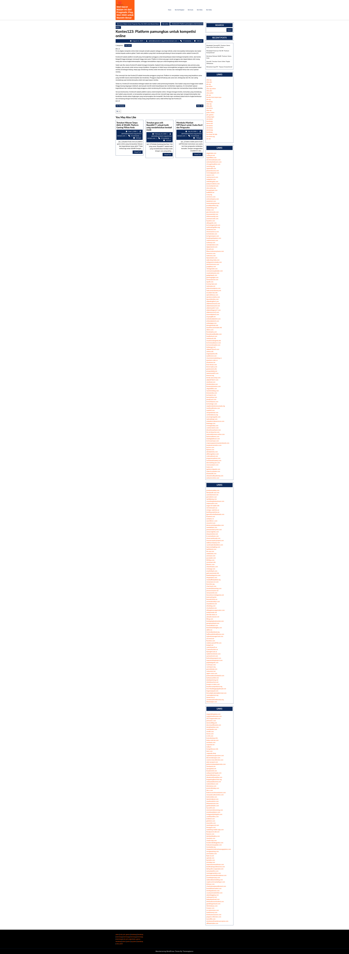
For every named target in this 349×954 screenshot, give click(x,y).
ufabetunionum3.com (213, 303)
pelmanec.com (211, 720)
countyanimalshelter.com (214, 893)
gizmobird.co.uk (211, 497)
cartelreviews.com (212, 240)
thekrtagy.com (210, 423)
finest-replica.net (211, 367)
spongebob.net (211, 768)
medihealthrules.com (213, 408)
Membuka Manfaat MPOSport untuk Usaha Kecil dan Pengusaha (189, 125)
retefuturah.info (211, 338)
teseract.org (210, 375)
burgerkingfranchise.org (214, 779)
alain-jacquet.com (212, 762)
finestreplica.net (211, 332)
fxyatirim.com (210, 221)
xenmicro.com (210, 197)
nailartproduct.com (212, 245)
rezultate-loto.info (211, 292)
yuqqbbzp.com (211, 266)
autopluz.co (210, 518)
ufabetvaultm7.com (212, 308)
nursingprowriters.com (213, 873)
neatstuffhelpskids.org (213, 580)
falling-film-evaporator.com (214, 869)
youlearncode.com (212, 218)
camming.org (210, 166)
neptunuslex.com (211, 503)
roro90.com (210, 731)
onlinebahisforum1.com (213, 162)
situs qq (208, 80)
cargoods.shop (211, 753)
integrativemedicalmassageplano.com (218, 849)
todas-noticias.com (212, 740)
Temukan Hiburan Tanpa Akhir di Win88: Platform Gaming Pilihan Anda (127, 125)
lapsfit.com (209, 282)
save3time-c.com (211, 521)
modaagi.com (210, 569)
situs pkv (209, 82)
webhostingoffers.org (213, 227)
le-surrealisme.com (212, 536)
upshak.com (210, 858)
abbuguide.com (211, 223)
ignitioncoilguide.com (213, 469)
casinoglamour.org (212, 695)
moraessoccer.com (212, 582)
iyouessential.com (212, 214)
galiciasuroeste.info (212, 573)
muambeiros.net (211, 603)
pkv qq (208, 84)
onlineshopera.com (212, 199)
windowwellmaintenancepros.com (217, 921)
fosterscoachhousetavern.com (216, 792)
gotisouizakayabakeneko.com (216, 764)
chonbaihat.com (211, 608)
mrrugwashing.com (212, 851)
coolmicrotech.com (212, 428)
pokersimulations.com (213, 288)
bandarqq (209, 101)
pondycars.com (211, 399)
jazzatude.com (211, 558)
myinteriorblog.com (212, 391)
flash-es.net (210, 856)
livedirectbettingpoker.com (214, 842)
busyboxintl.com (211, 771)
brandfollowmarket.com (213, 888)
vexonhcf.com (210, 523)
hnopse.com (210, 908)
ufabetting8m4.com (212, 301)
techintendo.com (211, 234)
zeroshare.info (211, 562)
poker (117, 934)
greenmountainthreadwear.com (216, 875)
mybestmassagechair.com (214, 636)
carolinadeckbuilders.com (214, 545)
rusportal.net (210, 744)
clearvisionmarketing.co (214, 358)
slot (119, 111)
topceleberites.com (212, 299)
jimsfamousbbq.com (212, 490)
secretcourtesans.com (213, 160)
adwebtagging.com (212, 895)
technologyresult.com (213, 225)
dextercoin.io (210, 697)
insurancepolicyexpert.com (215, 540)
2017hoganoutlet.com (213, 718)
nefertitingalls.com (212, 181)
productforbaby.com (212, 788)
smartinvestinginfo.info (213, 340)
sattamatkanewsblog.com (214, 880)
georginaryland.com (212, 623)
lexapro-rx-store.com (213, 684)
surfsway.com (210, 242)
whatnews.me (210, 362)
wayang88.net (210, 316)
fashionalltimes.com (212, 436)
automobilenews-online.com (215, 434)
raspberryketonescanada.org (215, 406)
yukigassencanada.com (214, 262)
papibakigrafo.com (212, 662)
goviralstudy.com (211, 669)
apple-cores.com (211, 673)
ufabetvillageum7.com (213, 310)
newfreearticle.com (212, 801)
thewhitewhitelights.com (214, 627)
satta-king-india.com (212, 260)
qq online (209, 86)
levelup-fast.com (211, 284)
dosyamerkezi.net (212, 534)
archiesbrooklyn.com (213, 601)
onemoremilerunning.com (214, 810)
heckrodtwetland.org (212, 632)
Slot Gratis (190, 10)
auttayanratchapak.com (213, 773)
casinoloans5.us (211, 647)
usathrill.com (210, 410)
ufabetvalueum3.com (213, 306)
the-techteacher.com (212, 432)
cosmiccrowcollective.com (214, 760)
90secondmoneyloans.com (215, 251)
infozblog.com (210, 606)
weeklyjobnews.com (212, 890)
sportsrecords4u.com (213, 297)
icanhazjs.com (211, 665)
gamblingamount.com (213, 904)
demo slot (209, 123)
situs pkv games (125, 934)
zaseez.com (210, 175)
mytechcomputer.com (213, 471)
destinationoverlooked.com (215, 901)
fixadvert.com (210, 516)
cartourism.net (210, 671)
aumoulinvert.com (212, 656)
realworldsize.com (212, 784)
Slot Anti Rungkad (179, 10)
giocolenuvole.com (212, 212)
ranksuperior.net (211, 897)
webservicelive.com (212, 478)
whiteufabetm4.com (212, 321)
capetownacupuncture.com (215, 755)
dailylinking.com (211, 207)
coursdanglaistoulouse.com (215, 501)
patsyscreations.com (213, 184)
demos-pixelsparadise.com (215, 525)
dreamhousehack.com (213, 430)
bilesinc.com (210, 564)
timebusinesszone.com (213, 914)
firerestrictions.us (211, 599)
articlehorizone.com (212, 264)
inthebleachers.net (212, 682)
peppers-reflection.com (213, 917)
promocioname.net (212, 590)
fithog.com (209, 619)
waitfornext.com (211, 356)
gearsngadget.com (212, 277)
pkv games (209, 115)
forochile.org (210, 584)
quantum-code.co (212, 360)
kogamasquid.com (212, 691)
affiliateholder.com (212, 923)
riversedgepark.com (212, 173)
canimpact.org (210, 667)
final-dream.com (211, 364)
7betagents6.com (211, 269)
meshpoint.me (210, 766)
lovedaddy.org (210, 847)
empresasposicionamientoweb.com (217, 443)
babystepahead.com (212, 899)
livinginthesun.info (212, 749)
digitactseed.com (211, 247)
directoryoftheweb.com (213, 725)
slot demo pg (210, 136)
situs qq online (211, 88)
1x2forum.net (210, 155)
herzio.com (209, 734)
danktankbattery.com (213, 836)
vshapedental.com (212, 412)
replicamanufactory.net (213, 290)
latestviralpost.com (212, 799)
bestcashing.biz (211, 597)
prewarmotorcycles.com (214, 529)
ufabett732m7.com (212, 380)
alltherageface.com (212, 454)
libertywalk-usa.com (212, 492)
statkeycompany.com (213, 542)
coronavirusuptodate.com (214, 271)
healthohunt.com (211, 336)
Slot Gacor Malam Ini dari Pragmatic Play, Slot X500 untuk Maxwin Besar (125, 12)
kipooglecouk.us (211, 651)
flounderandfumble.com (214, 334)
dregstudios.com (211, 577)
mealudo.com (210, 838)
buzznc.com (210, 447)
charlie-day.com (211, 840)
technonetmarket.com (213, 345)
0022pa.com (210, 560)
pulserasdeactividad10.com (215, 675)
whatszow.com (211, 229)
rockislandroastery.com (213, 460)
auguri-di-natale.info (212, 505)
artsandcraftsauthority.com (214, 476)
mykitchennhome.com (213, 654)
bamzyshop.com (211, 397)
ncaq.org (209, 194)
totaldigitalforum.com (213, 438)
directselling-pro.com (213, 462)
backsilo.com (210, 860)
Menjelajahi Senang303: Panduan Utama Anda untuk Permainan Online (218, 46)
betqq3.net (209, 645)
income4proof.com (212, 186)
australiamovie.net (212, 495)
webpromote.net (211, 612)
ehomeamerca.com (212, 231)
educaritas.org (211, 188)
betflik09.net (210, 192)
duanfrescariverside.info (214, 327)
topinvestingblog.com (213, 547)
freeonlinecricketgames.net (215, 595)
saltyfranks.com (211, 553)
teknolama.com (211, 786)
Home (169, 10)
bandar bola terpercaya (213, 97)
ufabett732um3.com (212, 349)
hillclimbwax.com (211, 906)
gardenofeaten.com (212, 805)
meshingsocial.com (212, 825)
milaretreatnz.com (212, 566)
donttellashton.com (212, 727)
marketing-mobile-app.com (215, 829)
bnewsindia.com (211, 393)
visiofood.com (210, 382)
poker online (210, 112)
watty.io (208, 747)
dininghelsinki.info (212, 325)
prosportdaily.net (211, 371)
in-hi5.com (209, 736)
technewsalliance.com (213, 343)
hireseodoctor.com (212, 279)
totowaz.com (210, 884)
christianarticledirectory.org (215, 699)
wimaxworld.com (211, 593)
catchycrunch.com (212, 177)
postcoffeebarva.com (213, 775)
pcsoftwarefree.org (212, 205)
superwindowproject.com (214, 660)
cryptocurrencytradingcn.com (215, 882)
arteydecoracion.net (212, 617)
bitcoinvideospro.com (213, 757)
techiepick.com (211, 395)
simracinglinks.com (212, 532)
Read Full (138, 152)
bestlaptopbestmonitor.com (215, 621)
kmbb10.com (210, 819)
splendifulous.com (212, 295)
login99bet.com (211, 157)
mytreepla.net (210, 286)
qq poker (133, 941)
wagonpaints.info (211, 354)
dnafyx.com (210, 210)
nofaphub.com (211, 179)
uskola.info (209, 351)
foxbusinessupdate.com (214, 845)
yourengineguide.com (213, 417)
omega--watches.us (212, 510)
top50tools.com (211, 549)
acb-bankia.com (211, 853)
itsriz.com (209, 751)
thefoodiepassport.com (213, 658)
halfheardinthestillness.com (215, 634)
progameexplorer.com (213, 458)
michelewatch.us (211, 508)
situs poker (209, 93)
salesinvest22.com (212, 373)
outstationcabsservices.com (215, 421)
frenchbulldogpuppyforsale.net (216, 688)
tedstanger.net (210, 347)
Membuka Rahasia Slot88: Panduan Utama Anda (218, 57)
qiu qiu (208, 138)
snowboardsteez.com (213, 812)
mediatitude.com (211, 527)
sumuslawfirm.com (212, 871)
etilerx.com (209, 330)
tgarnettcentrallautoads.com (215, 514)
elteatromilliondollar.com (214, 777)
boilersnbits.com (211, 797)
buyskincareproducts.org (214, 686)
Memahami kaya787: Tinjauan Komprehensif (219, 67)
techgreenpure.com (212, 236)
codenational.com (212, 456)
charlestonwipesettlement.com (216, 886)
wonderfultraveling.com (213, 588)
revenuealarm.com (212, 465)
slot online (209, 10)
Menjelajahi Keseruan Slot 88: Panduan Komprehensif (217, 51)
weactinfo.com (211, 823)
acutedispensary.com (213, 877)
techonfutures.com (212, 401)
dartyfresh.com (211, 201)
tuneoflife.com (210, 919)
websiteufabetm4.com (213, 319)
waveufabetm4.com (212, 314)
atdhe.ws (209, 630)
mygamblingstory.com (213, 714)
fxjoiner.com (210, 449)
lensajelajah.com (211, 190)
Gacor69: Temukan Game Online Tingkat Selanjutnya (218, 62)
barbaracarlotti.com (212, 678)
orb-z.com (209, 790)
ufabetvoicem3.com (212, 312)
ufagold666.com (211, 388)
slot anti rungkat (128, 939)
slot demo (209, 108)
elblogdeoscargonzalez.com (215, 610)
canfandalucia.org (212, 415)
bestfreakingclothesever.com (215, 866)
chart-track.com (211, 586)
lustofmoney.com (211, 912)
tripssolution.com (211, 258)
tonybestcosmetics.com (213, 445)
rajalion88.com (211, 168)
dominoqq (209, 130)
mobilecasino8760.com (213, 643)
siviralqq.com (210, 862)
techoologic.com (211, 404)
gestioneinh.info (211, 369)
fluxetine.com (210, 641)
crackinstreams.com (212, 273)
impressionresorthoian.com (215, 864)
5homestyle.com (211, 702)
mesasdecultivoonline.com (215, 795)
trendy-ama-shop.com (213, 377)
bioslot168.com (211, 473)
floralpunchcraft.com (212, 832)
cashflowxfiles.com (212, 816)
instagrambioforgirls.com (214, 814)
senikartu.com (210, 742)
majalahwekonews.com (214, 716)
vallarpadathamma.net (213, 781)
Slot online (199, 10)
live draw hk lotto (211, 134)
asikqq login (210, 117)
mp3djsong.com (211, 499)
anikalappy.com (211, 323)
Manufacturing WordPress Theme (168, 951)
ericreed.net (210, 638)
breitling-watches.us (212, 512)
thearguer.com (211, 827)
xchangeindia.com (212, 425)
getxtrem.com (210, 821)
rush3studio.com (211, 729)
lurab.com (209, 467)
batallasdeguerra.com (213, 575)
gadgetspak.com (211, 275)
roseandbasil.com (212, 625)
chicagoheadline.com (213, 164)
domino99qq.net (211, 723)
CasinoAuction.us (212, 649)
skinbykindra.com (212, 452)
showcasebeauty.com (213, 538)
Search (219, 25)
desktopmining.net (212, 680)
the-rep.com (210, 551)
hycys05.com (210, 808)
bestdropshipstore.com (213, 238)
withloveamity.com (212, 216)
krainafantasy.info (212, 738)
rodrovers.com (211, 255)
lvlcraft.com (210, 249)
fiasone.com (210, 834)
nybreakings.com (211, 419)
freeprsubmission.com (213, 386)
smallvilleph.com (211, 571)
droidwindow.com (212, 384)
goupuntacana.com (212, 170)
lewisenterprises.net (212, 203)
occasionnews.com (212, 910)
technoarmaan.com (212, 441)
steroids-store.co (211, 614)
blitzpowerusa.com (212, 803)
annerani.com (210, 556)
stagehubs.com (211, 153)
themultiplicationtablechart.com (216, 693)
